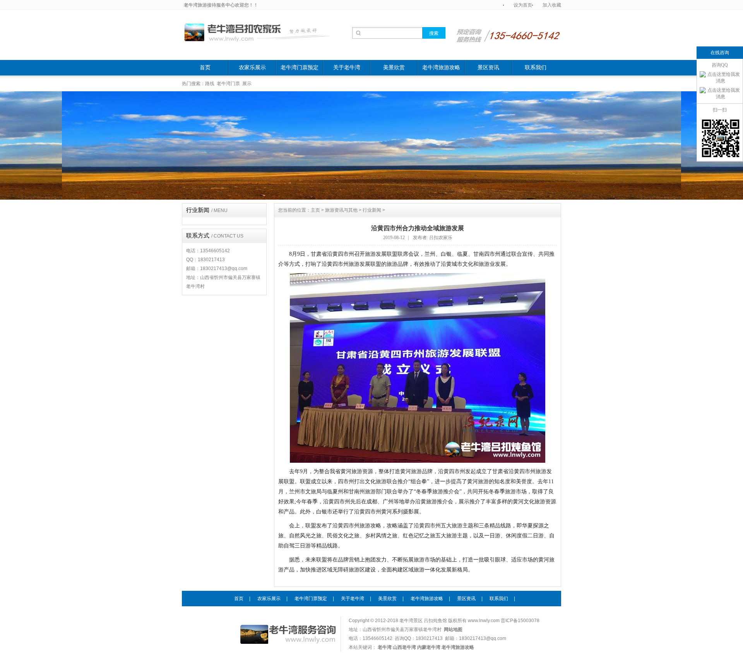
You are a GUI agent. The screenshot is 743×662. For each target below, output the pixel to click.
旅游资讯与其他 (341, 210)
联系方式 (214, 236)
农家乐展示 (252, 67)
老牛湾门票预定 (299, 67)
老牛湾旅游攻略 (441, 67)
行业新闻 (207, 210)
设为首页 (523, 5)
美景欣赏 (394, 67)
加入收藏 (552, 5)
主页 (315, 210)
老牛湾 (482, 646)
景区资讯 (488, 67)
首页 (205, 67)
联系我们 (535, 67)
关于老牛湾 (346, 67)
